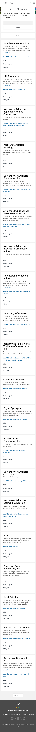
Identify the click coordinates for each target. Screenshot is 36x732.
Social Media (30, 714)
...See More (7, 53)
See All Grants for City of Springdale (15, 419)
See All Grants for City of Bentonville (15, 389)
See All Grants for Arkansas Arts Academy (17, 639)
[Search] (30, 3)
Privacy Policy (24, 724)
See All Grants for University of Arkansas (16, 324)
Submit (18, 27)
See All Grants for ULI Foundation (14, 90)
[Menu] (34, 3)
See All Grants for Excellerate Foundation (16, 57)
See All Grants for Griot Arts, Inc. (14, 608)
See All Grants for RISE (10, 547)
